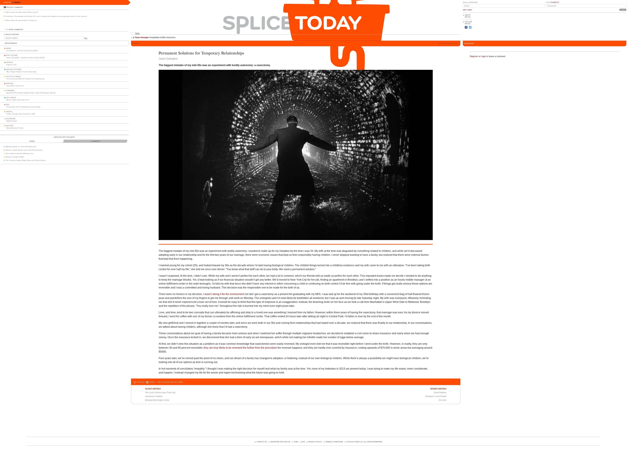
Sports (9, 62)
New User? (467, 10)
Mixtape (9, 126)
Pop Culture (11, 55)
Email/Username (470, 2)
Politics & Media (13, 77)
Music (8, 48)
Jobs (296, 442)
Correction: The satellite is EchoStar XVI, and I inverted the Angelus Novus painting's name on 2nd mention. (46, 16)
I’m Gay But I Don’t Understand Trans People (23, 107)
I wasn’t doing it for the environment (223, 294)
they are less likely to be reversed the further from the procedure (241, 347)
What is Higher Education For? (17, 100)
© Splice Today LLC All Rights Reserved (364, 442)
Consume (10, 91)
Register (474, 56)
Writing (9, 84)
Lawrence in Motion (154, 396)
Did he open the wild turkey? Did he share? (22, 12)
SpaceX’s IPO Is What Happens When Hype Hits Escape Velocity (30, 93)
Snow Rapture (440, 392)
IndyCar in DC (11, 65)
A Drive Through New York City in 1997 (20, 114)
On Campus (11, 98)
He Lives (442, 400)
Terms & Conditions (334, 442)
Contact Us (262, 442)
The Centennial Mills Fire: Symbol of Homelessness (25, 79)
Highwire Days (11, 121)
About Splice (468, 16)
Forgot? (555, 2)
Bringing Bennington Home (157, 400)
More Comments (16, 30)
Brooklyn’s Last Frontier (436, 396)
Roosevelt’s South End (15, 86)
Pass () (552, 2)
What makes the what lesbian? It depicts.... (22, 20)
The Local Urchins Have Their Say (160, 392)
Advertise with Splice (280, 442)
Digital (9, 112)
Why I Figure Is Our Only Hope (21, 72)
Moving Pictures (13, 69)
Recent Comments (15, 7)
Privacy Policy (315, 442)
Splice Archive (12, 34)
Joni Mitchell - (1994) (22, 51)
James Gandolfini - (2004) (25, 58)
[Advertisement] (611, 26)
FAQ (303, 442)
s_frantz (16, 2)
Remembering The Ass (14, 128)
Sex (7, 105)
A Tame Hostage (140, 37)
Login (483, 56)
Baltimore (10, 119)
